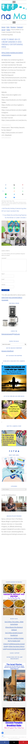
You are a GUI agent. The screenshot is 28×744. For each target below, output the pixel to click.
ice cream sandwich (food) (21, 203)
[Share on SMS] (5, 194)
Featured (20, 27)
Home (3, 27)
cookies (10, 202)
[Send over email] (14, 188)
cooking (13, 202)
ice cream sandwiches (5, 204)
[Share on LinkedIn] (5, 188)
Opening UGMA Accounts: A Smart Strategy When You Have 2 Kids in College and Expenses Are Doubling (14, 646)
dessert (17, 202)
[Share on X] (14, 185)
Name (3, 273)
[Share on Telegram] (14, 194)
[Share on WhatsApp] (23, 191)
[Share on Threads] (23, 194)
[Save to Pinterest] (23, 185)
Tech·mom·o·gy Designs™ (14, 738)
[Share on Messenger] (5, 197)
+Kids (8, 202)
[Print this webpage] (23, 188)
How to (2, 203)
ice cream (6, 203)
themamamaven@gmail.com (10, 334)
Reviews (13, 27)
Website (3, 284)
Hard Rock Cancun (22, 202)
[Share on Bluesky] (14, 197)
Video (8, 30)
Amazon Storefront (7, 351)
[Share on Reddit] (14, 191)
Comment (4, 258)
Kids (8, 27)
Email (3, 279)
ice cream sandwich (12, 203)
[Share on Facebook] (5, 185)
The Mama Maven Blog (14, 11)
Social (3, 30)
